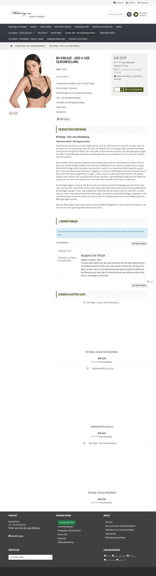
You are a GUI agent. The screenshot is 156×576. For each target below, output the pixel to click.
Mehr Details (64, 119)
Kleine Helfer (56, 33)
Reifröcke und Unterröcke (103, 27)
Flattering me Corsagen (18, 27)
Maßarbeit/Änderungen (56, 39)
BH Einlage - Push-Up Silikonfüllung (102, 492)
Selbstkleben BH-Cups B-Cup (102, 426)
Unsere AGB (62, 534)
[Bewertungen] (61, 73)
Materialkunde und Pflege (115, 537)
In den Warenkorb (134, 89)
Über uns (108, 522)
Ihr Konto (131, 3)
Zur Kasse (119, 3)
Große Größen (45, 27)
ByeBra (119, 27)
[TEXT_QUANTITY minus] (121, 90)
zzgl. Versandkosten (129, 62)
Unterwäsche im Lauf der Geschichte (119, 530)
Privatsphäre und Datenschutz (69, 530)
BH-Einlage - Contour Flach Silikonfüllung (102, 352)
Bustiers (33, 27)
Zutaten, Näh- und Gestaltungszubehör (80, 33)
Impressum (62, 538)
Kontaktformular (16, 536)
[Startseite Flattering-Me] (30, 14)
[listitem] (108, 557)
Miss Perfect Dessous (63, 27)
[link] (136, 14)
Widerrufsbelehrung (65, 542)
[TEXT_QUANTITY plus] (121, 89)
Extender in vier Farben (78, 39)
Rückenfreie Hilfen (107, 33)
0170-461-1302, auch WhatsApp (27, 528)
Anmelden (143, 3)
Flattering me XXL (82, 27)
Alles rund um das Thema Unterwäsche (120, 526)
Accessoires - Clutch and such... (21, 33)
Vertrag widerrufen (66, 522)
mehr (59, 235)
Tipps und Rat (110, 534)
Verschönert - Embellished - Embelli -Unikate (26, 39)
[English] (151, 281)
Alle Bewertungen (139, 243)
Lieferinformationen (65, 526)
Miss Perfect (42, 33)
